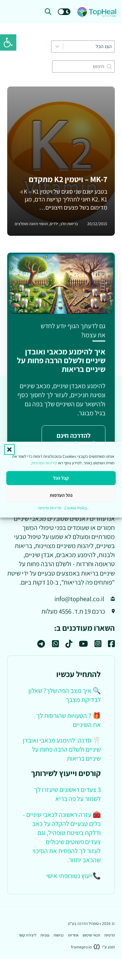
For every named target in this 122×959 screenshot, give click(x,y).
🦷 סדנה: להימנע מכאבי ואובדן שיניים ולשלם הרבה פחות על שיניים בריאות (62, 749)
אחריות (73, 935)
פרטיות (109, 935)
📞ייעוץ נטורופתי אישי (73, 875)
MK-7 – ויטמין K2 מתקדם (68, 179)
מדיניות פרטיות (49, 508)
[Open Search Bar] (48, 11)
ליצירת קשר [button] (27, 935)
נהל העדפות (61, 495)
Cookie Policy (75, 508)
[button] (8, 42)
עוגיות (44, 935)
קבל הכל (61, 478)
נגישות (58, 935)
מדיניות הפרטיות (44, 463)
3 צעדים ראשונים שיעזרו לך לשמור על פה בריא (67, 794)
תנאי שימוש (91, 935)
